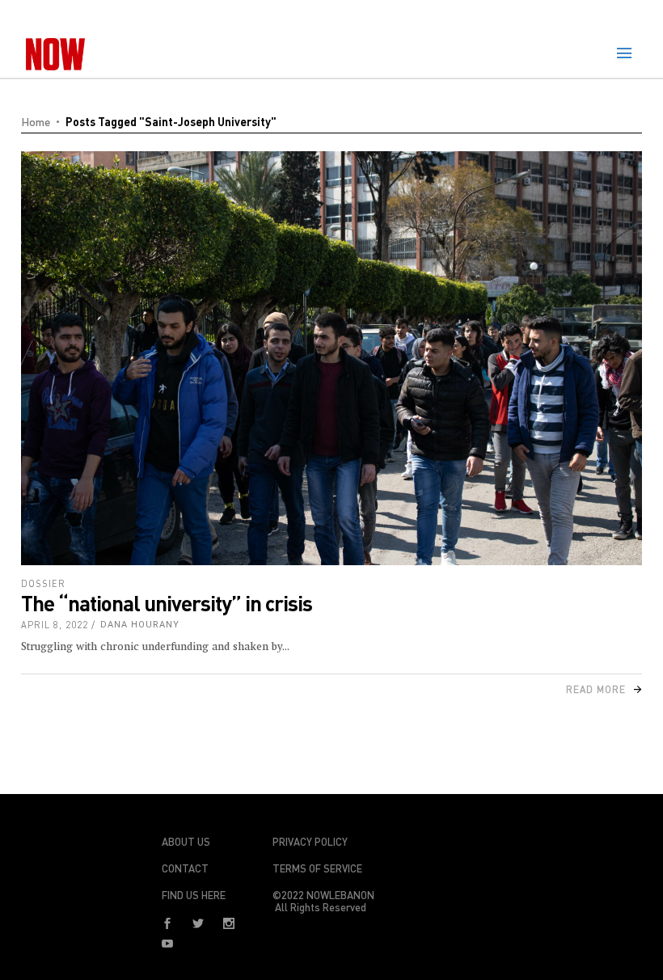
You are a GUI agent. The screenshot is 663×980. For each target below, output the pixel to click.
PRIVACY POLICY (310, 841)
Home (35, 122)
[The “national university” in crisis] (331, 358)
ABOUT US (186, 841)
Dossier (43, 583)
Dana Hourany (139, 624)
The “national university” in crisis (166, 602)
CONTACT (185, 868)
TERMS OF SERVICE (317, 868)
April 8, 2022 (54, 624)
